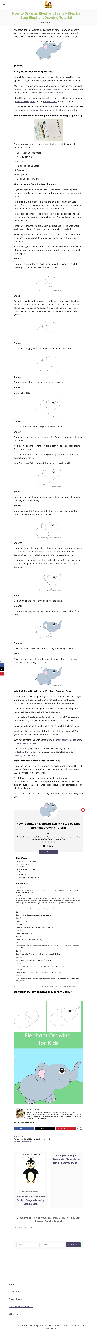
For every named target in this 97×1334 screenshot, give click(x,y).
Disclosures (14, 1291)
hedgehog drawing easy (26, 752)
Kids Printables (27, 1141)
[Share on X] (2, 669)
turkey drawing (50, 101)
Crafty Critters (20, 1137)
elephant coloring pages (64, 740)
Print (48, 852)
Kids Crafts (17, 1141)
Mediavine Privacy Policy (21, 1306)
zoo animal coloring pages (43, 110)
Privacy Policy (15, 1299)
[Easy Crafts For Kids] (48, 4)
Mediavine (51, 1328)
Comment (73, 1244)
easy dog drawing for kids (50, 92)
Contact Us (14, 1314)
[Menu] (4, 4)
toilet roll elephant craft (25, 743)
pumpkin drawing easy (25, 101)
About (11, 1284)
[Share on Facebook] (2, 665)
